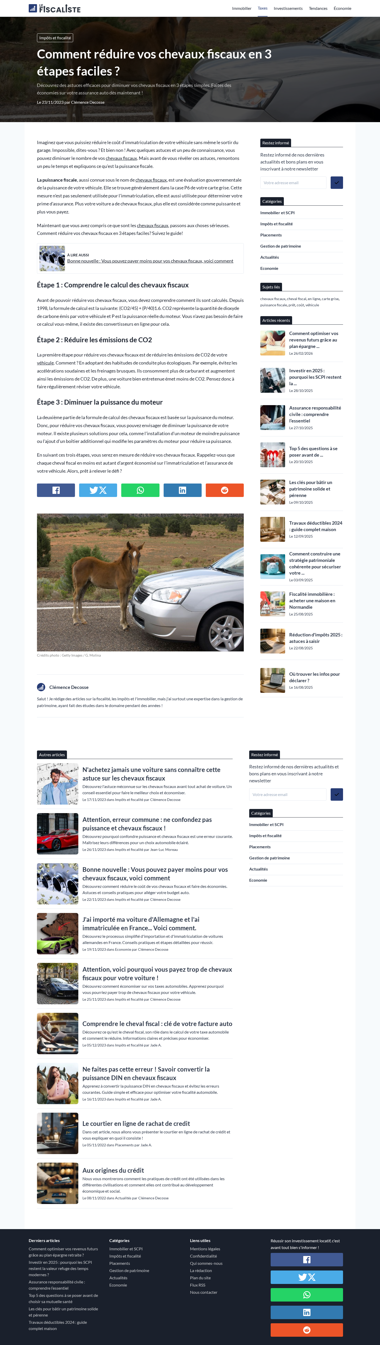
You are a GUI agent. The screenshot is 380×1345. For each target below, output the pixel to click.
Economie (269, 268)
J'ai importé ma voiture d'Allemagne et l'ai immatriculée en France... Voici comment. (141, 924)
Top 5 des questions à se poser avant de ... (313, 451)
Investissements (288, 8)
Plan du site (200, 1277)
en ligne (314, 298)
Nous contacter (203, 1292)
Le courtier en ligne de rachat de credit (136, 1123)
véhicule (45, 363)
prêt (291, 305)
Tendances (318, 8)
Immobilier (242, 8)
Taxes (263, 7)
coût (300, 305)
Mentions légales (205, 1248)
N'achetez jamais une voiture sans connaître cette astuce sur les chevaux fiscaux (151, 774)
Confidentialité (203, 1255)
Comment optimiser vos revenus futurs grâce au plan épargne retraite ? (63, 1251)
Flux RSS (197, 1284)
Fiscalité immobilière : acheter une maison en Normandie (312, 600)
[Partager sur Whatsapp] (140, 490)
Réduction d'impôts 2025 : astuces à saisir (316, 638)
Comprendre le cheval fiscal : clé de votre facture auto (157, 1023)
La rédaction (201, 1270)
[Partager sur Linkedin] (183, 490)
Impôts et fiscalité (55, 37)
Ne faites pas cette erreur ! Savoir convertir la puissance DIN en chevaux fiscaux (146, 1073)
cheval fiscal (296, 298)
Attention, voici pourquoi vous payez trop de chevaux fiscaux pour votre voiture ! (157, 973)
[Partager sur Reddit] (225, 490)
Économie (342, 8)
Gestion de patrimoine (280, 245)
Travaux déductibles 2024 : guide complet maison (315, 526)
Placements (271, 234)
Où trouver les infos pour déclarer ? (314, 677)
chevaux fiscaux (121, 158)
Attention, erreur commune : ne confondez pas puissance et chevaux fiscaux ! (147, 824)
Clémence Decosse (87, 102)
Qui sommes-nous (206, 1263)
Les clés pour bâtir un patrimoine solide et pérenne (310, 488)
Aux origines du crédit (113, 1170)
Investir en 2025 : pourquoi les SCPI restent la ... (315, 377)
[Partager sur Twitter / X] (98, 490)
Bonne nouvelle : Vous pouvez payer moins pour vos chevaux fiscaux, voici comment (150, 261)
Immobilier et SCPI (277, 212)
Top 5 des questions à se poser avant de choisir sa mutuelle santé (63, 1298)
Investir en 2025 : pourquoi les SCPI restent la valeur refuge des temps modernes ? (60, 1268)
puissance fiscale (273, 305)
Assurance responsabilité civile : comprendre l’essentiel (315, 414)
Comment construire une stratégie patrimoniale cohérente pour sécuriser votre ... (315, 563)
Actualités (269, 257)
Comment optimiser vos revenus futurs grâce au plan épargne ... (313, 339)
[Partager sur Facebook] (56, 490)
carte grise (330, 298)
